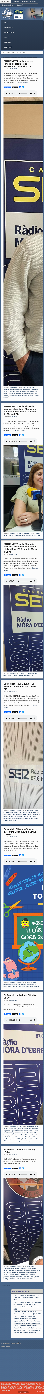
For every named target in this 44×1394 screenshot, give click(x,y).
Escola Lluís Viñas (15, 535)
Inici (6, 22)
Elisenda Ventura (32, 673)
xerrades (6, 398)
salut (10, 1141)
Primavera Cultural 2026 (17, 396)
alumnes (23, 673)
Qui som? (20, 5)
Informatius (9, 27)
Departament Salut (23, 1273)
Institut (5, 816)
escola (36, 812)
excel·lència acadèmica (32, 814)
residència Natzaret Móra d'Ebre (19, 1279)
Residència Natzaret (28, 1139)
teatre (37, 396)
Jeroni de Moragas (15, 1137)
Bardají (10, 812)
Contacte (16, 1)
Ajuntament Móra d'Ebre (11, 1268)
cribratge (18, 1133)
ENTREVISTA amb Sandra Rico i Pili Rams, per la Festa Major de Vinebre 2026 (26, 1297)
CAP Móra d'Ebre (25, 1268)
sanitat (14, 1141)
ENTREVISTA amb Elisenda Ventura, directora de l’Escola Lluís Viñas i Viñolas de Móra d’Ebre (20, 548)
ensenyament (7, 675)
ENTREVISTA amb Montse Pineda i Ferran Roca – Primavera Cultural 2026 (18, 64)
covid (34, 1270)
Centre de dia (19, 1270)
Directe (7, 37)
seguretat (20, 1141)
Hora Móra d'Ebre (15, 533)
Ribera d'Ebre (29, 396)
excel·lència (20, 814)
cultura (12, 390)
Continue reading (23, 82)
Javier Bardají (26, 816)
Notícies (12, 673)
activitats (6, 390)
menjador (29, 986)
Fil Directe (11, 1275)
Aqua (10, 1129)
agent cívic (30, 1266)
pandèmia (35, 986)
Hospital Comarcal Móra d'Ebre (19, 1135)
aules (35, 982)
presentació (26, 394)
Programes (9, 32)
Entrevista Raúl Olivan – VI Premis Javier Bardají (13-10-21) (19, 686)
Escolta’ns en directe (29, 1)
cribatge (12, 1133)
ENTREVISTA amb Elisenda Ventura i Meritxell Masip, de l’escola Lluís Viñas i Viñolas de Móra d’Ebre (19, 410)
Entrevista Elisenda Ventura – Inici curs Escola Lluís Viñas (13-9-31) (20, 832)
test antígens (28, 1141)
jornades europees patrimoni (12, 1277)
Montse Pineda (8, 394)
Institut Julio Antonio (15, 816)
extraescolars (20, 986)
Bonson (14, 1129)
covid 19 (35, 1131)
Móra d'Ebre (17, 394)
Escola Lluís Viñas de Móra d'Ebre (19, 392)
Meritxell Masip (26, 535)
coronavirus (28, 1131)
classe (5, 984)
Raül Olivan (12, 820)
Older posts (5, 1285)
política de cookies (28, 1389)
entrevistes (26, 390)
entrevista (18, 390)
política (32, 1277)
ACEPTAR (23, 1392)
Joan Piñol (25, 1137)
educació (31, 812)
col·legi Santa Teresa (20, 812)
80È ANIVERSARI (28, 387)
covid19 (11, 984)
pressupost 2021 (15, 1139)
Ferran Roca (34, 392)
